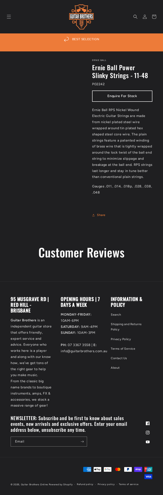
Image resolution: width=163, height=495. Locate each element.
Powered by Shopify (61, 484)
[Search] (135, 16)
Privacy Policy (121, 339)
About (115, 368)
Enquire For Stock (122, 96)
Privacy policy (106, 484)
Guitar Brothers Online (34, 484)
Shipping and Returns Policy (126, 326)
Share (101, 215)
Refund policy (85, 484)
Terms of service (128, 484)
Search (116, 314)
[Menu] (9, 16)
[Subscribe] (82, 442)
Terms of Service (123, 349)
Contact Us (119, 358)
